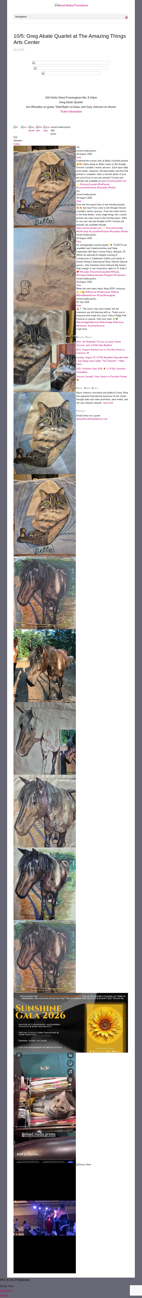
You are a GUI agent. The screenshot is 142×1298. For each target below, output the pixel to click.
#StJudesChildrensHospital (89, 275)
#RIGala (115, 272)
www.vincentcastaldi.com (113, 181)
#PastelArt (102, 187)
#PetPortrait (103, 184)
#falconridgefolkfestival (87, 322)
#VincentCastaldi (88, 184)
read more (108, 403)
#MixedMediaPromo (86, 295)
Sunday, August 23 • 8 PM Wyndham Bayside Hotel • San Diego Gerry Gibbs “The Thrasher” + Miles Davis (102, 360)
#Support (108, 275)
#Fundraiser (120, 275)
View (78, 157)
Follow (17, 144)
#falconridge (106, 322)
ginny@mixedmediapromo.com (91, 419)
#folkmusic (118, 322)
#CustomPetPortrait (86, 187)
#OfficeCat (90, 292)
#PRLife (115, 292)
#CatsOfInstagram (106, 295)
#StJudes (84, 272)
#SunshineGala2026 (100, 272)
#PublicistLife (103, 292)
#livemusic (81, 325)
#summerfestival (96, 325)
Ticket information (71, 111)
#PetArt (112, 187)
